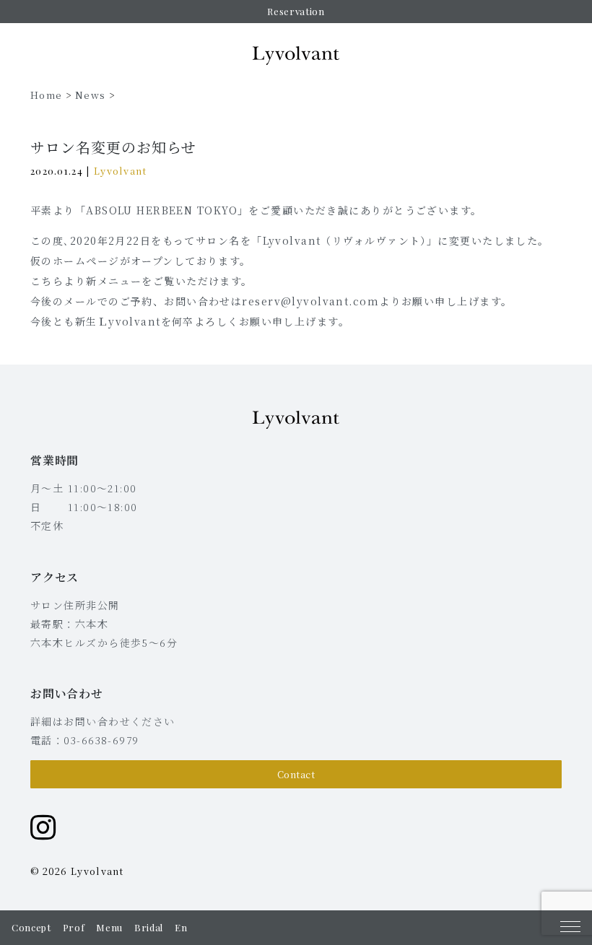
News (90, 95)
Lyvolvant (120, 171)
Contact (296, 774)
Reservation (295, 11)
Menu (109, 927)
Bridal (148, 927)
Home (46, 95)
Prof (74, 927)
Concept (31, 927)
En (181, 927)
